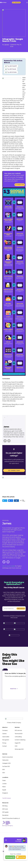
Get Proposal (16, 2)
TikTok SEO (5, 760)
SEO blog (4, 806)
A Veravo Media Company (14, 722)
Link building (18, 736)
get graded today (14, 470)
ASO (3, 769)
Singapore (5, 793)
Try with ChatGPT (12, 66)
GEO (3, 772)
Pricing (4, 743)
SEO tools (5, 809)
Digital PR (17, 743)
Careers (4, 733)
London (4, 783)
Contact (4, 746)
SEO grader (5, 812)
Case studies (5, 736)
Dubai (4, 780)
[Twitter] (4, 562)
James (6, 44)
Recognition (5, 740)
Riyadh (4, 790)
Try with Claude (11, 69)
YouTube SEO (6, 766)
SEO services (18, 730)
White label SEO (19, 749)
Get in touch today (8, 566)
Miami (4, 786)
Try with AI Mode (12, 72)
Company (5, 730)
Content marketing (20, 740)
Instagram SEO (6, 763)
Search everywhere (7, 757)
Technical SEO (18, 733)
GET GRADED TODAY (19, 184)
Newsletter (5, 815)
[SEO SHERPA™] (3, 2)
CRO (16, 746)
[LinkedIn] (8, 562)
